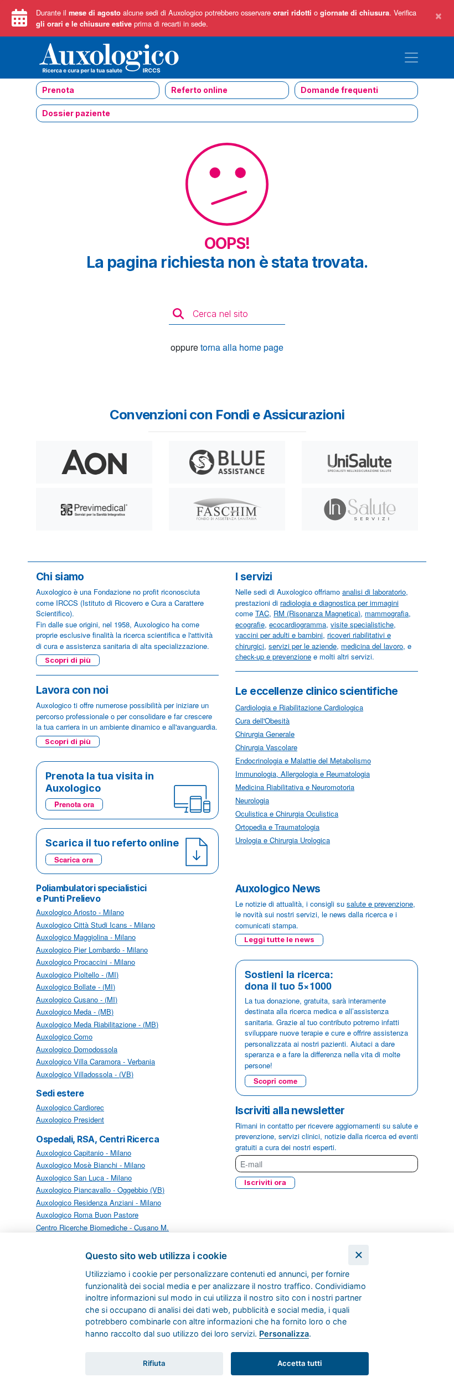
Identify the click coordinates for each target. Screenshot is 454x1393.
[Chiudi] (358, 1255)
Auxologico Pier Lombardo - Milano (92, 949)
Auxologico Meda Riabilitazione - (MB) (97, 1024)
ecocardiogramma (297, 624)
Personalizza (284, 1333)
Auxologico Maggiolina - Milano (86, 937)
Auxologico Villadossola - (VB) (84, 1074)
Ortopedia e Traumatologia (277, 827)
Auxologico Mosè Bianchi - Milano (90, 1165)
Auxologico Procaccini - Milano (85, 962)
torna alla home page (241, 347)
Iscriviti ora (265, 1182)
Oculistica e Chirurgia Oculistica (286, 813)
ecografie (250, 624)
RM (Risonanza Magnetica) (317, 613)
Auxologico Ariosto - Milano (80, 912)
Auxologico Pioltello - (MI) (77, 974)
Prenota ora (74, 804)
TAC (262, 613)
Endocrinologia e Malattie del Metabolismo (303, 760)
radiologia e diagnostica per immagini (339, 602)
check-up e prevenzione (273, 656)
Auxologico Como (64, 1036)
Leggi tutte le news (279, 939)
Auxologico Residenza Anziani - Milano (98, 1202)
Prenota (58, 90)
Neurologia (252, 800)
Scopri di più (68, 660)
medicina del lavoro (372, 646)
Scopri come (275, 1080)
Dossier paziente (76, 113)
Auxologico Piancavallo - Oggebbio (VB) (100, 1189)
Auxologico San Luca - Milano (84, 1177)
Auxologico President (70, 1119)
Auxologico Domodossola (76, 1049)
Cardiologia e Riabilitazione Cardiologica (299, 707)
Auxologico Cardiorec (70, 1107)
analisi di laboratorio (374, 591)
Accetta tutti (299, 1363)
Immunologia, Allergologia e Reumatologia (302, 773)
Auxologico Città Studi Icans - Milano (95, 924)
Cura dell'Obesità (262, 720)
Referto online (199, 90)
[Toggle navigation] (411, 57)
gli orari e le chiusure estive (84, 24)
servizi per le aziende (303, 646)
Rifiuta (154, 1363)
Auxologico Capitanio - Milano (83, 1152)
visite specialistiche (362, 624)
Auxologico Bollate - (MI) (75, 986)
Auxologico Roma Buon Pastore (87, 1214)
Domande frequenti (339, 90)
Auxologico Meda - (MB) (75, 1011)
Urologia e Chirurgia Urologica (282, 840)
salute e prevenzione (380, 903)
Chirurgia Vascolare (266, 747)
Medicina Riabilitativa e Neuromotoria (294, 787)
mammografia (387, 613)
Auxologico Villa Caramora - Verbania (95, 1061)
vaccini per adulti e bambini (279, 635)
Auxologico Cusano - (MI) (76, 999)
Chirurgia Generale (265, 734)
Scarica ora (73, 859)
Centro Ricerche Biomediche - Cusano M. (102, 1227)
